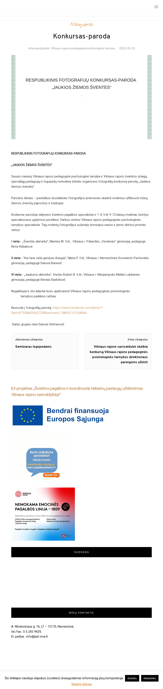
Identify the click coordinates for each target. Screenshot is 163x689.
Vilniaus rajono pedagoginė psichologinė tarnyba (83, 48)
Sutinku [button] (132, 678)
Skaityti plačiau (81, 684)
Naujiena (81, 24)
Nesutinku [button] (150, 678)
